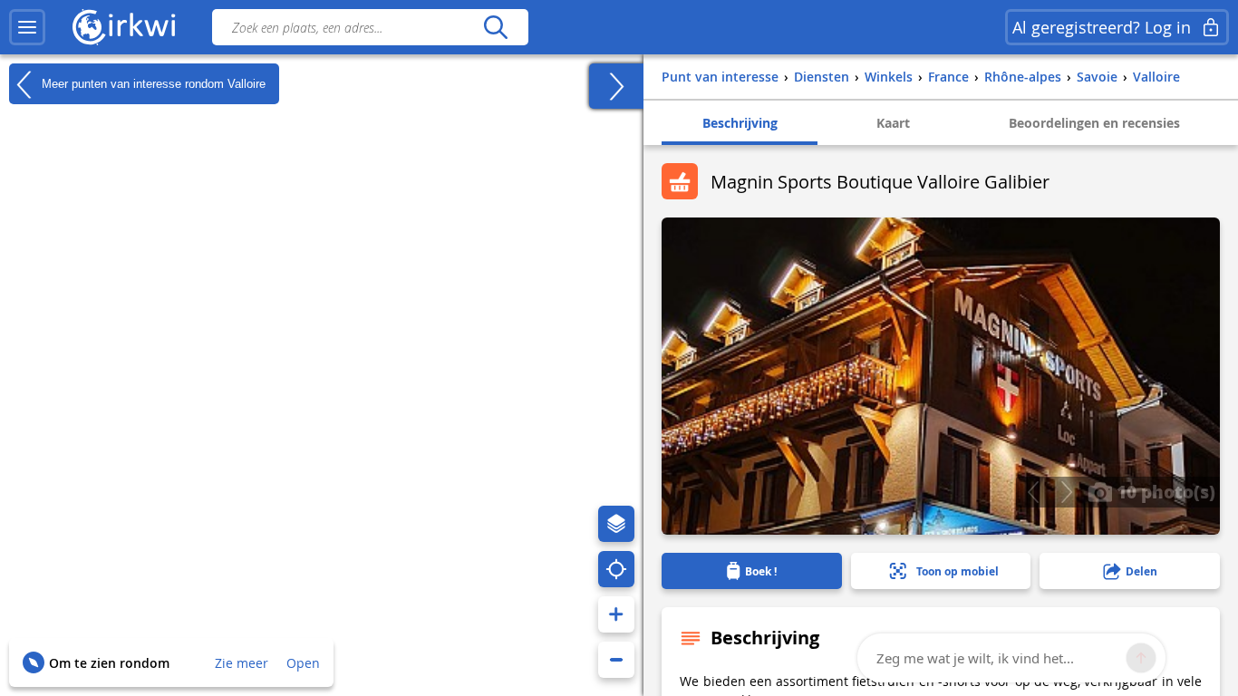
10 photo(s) (1163, 491)
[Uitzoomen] (616, 660)
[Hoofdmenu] (27, 27)
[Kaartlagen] (616, 524)
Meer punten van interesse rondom (152, 83)
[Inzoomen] (616, 614)
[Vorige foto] (1032, 492)
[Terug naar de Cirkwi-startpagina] (124, 27)
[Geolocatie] (616, 569)
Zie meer (241, 663)
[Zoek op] (495, 27)
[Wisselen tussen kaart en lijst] (616, 86)
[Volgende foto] (1066, 492)
